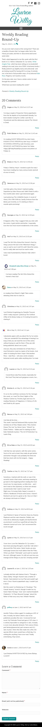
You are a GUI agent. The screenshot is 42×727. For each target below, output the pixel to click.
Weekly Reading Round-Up (18, 91)
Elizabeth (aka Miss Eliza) (18, 266)
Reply (37, 128)
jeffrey (9, 607)
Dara (9, 287)
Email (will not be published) (13, 701)
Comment (6, 670)
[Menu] (21, 28)
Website (5, 710)
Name (5, 693)
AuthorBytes (33, 725)
